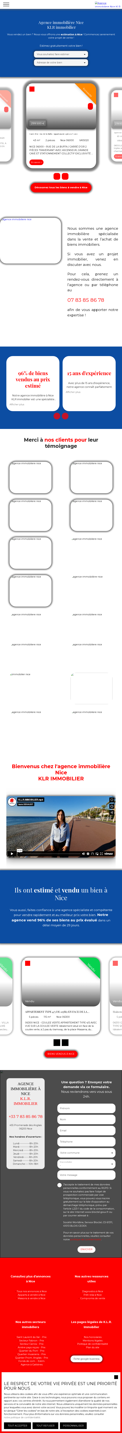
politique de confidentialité (85, 1239)
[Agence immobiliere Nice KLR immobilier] (107, 4)
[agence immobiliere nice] (30, 241)
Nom (63, 1119)
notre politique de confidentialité (22, 1417)
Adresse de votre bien (49, 62)
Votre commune (70, 1152)
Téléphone (66, 1141)
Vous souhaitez (66, 1162)
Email (63, 1130)
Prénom (65, 1108)
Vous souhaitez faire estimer (53, 54)
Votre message (68, 1175)
